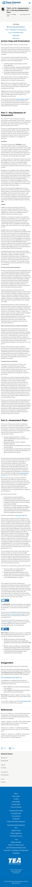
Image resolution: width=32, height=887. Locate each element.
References (16, 38)
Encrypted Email (16, 813)
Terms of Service (16, 807)
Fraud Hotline (16, 816)
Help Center (16, 796)
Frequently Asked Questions (16, 825)
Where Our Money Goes (16, 845)
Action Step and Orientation (16, 27)
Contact (16, 799)
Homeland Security (16, 836)
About (16, 793)
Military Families (16, 842)
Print (5, 748)
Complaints (16, 819)
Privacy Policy (16, 804)
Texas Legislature (16, 833)
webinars (10, 622)
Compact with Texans (16, 811)
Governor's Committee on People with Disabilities (16, 851)
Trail (16, 839)
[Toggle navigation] (29, 2)
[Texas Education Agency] (14, 861)
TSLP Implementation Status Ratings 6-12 (11, 677)
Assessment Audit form (21, 515)
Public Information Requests (16, 821)
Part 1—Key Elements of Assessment (16, 30)
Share (13, 748)
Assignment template (25, 701)
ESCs (16, 828)
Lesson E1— (15, 614)
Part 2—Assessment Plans (16, 32)
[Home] (11, 3)
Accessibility (16, 802)
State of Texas (16, 830)
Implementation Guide (22, 99)
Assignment (16, 35)
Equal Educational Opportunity (16, 848)
